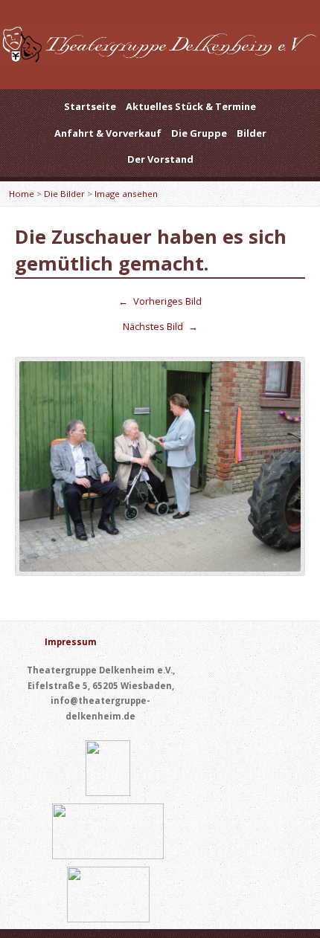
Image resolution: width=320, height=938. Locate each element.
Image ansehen (126, 193)
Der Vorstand (160, 159)
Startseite (90, 106)
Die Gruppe (199, 133)
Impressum (71, 641)
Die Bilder (64, 193)
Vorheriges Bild (160, 301)
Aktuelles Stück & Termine (191, 106)
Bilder (251, 133)
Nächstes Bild (160, 326)
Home (21, 193)
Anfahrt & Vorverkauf (107, 133)
